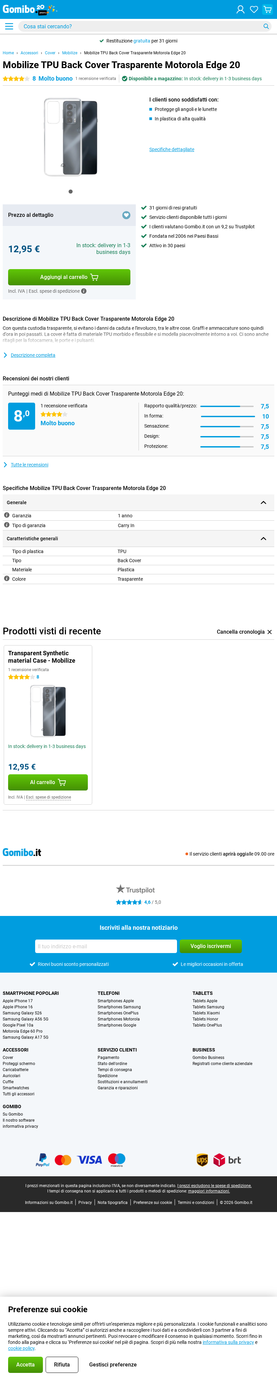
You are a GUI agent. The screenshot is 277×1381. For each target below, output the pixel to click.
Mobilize (69, 53)
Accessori (29, 53)
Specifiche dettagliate (171, 149)
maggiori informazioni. (209, 1191)
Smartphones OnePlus (118, 1013)
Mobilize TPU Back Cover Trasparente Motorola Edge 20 (135, 53)
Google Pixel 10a (18, 1025)
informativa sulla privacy (228, 1342)
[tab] (71, 192)
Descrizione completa (33, 355)
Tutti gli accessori (18, 1094)
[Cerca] (266, 26)
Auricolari (11, 1075)
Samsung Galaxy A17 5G (25, 1037)
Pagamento (108, 1057)
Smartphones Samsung (119, 1007)
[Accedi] (240, 9)
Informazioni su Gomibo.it (49, 1202)
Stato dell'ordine (112, 1063)
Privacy (85, 1202)
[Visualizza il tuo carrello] (267, 9)
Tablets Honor (205, 1019)
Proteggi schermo (19, 1063)
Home (8, 53)
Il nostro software (18, 1120)
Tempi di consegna (115, 1069)
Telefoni (109, 993)
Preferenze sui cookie (152, 1202)
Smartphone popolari (31, 993)
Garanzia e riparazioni (118, 1088)
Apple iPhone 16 (18, 1007)
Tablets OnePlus (207, 1025)
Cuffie (8, 1082)
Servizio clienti (117, 1050)
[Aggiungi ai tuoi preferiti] (126, 215)
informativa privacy (20, 1126)
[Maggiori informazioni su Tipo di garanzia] (6, 524)
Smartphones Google (117, 1025)
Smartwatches (16, 1088)
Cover (50, 53)
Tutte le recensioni (29, 464)
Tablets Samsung (208, 1007)
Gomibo (12, 1106)
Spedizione (108, 1075)
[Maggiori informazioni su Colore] (6, 578)
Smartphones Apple (116, 1001)
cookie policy (21, 1348)
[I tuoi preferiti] (254, 9)
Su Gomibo (13, 1114)
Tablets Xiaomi (206, 1013)
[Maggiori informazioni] (83, 291)
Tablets (203, 993)
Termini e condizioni (196, 1202)
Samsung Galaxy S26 (22, 1013)
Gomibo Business (208, 1057)
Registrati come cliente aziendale (222, 1063)
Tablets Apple (205, 1001)
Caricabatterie (15, 1069)
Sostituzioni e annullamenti (123, 1082)
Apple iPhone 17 (18, 1001)
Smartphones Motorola (119, 1019)
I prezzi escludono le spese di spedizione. (214, 1185)
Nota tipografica (113, 1202)
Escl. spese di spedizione (48, 797)
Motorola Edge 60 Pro (23, 1031)
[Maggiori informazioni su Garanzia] (6, 515)
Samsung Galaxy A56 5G (25, 1019)
